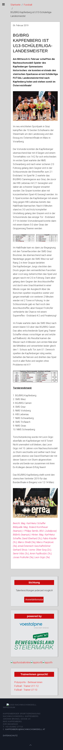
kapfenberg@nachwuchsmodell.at (25, 729)
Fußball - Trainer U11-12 (26, 686)
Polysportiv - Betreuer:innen (28, 682)
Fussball (28, 4)
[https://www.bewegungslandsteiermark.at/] (34, 640)
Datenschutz (10, 736)
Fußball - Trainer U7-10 (25, 689)
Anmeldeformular (34, 599)
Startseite (16, 4)
